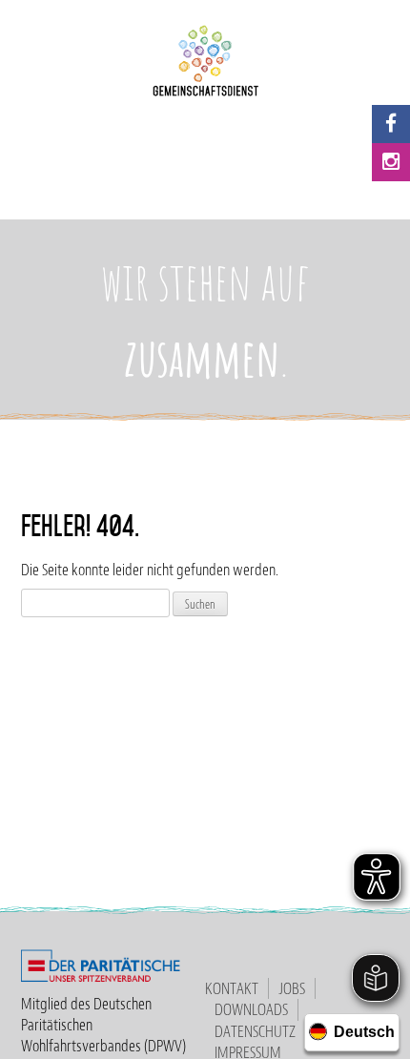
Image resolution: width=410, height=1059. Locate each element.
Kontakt (231, 988)
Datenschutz (255, 1031)
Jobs (291, 988)
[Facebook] (391, 124)
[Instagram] (391, 162)
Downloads (251, 1009)
